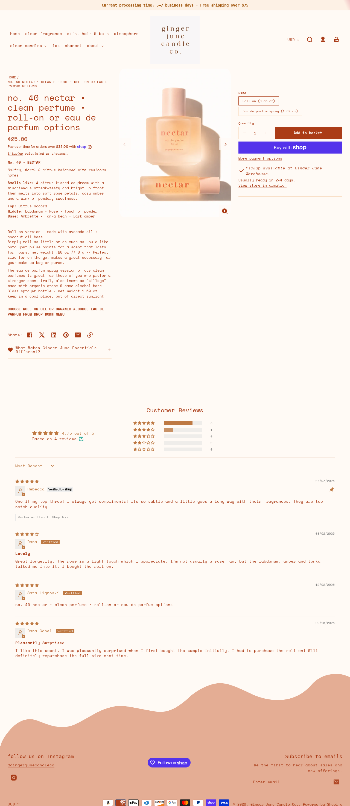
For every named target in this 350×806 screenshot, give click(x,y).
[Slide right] (225, 144)
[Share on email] (78, 335)
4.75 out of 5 (78, 433)
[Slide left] (125, 144)
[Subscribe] (336, 782)
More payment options (260, 158)
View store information (262, 185)
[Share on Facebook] (30, 335)
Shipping (15, 153)
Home (12, 77)
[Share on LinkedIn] (54, 335)
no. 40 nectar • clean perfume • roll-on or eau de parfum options (58, 84)
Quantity (246, 123)
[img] (27, 481)
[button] (310, 40)
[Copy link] (90, 335)
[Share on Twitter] (42, 335)
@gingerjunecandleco (31, 765)
